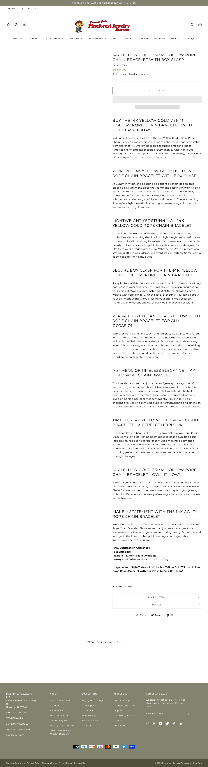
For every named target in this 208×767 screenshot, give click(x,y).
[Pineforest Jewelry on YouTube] (160, 723)
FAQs (191, 38)
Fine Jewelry (54, 38)
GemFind (197, 763)
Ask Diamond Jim (60, 700)
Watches (143, 38)
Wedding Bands (91, 705)
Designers (76, 38)
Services (159, 38)
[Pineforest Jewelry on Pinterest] (174, 723)
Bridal (17, 38)
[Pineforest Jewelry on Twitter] (167, 723)
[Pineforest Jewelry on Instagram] (147, 723)
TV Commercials (59, 715)
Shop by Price (97, 38)
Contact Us (12, 8)
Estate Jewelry (90, 720)
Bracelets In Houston (126, 586)
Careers (118, 720)
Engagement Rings (92, 700)
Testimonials (57, 710)
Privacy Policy (34, 763)
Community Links (60, 720)
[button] (157, 99)
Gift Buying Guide (124, 715)
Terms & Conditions (15, 763)
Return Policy (65, 763)
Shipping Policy (49, 763)
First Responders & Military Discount (60, 732)
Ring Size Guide (122, 710)
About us (55, 705)
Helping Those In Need (62, 725)
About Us (177, 38)
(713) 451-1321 (29, 8)
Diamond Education (125, 705)
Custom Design (121, 38)
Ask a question (157, 597)
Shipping (118, 74)
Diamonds (34, 38)
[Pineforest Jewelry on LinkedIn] (180, 723)
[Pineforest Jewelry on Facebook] (154, 723)
